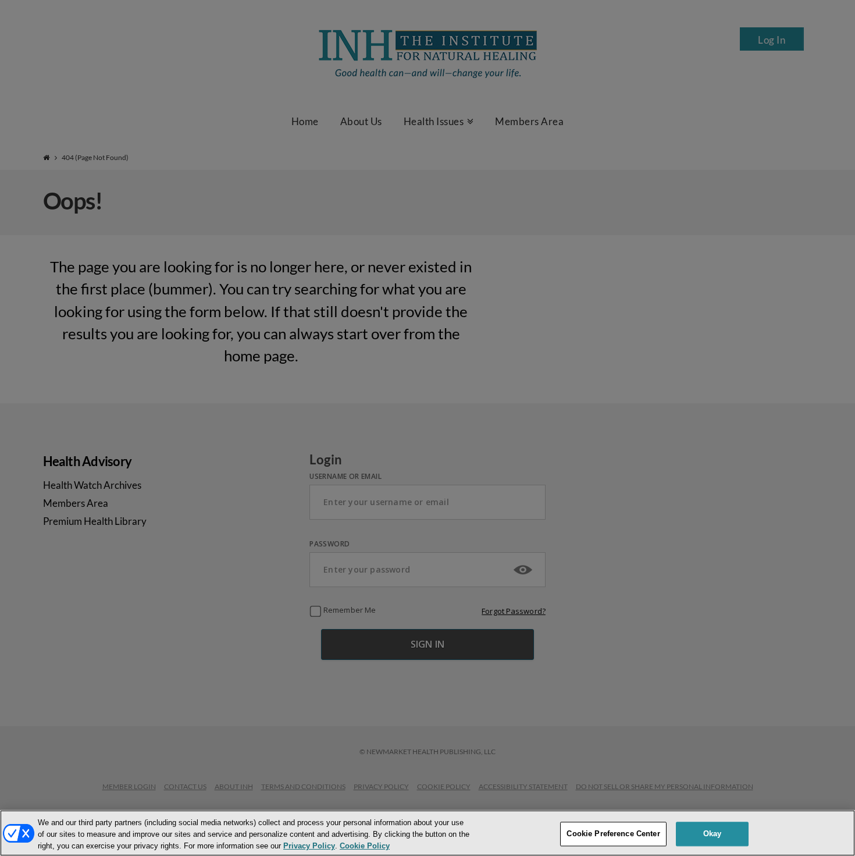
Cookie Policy (365, 846)
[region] (427, 833)
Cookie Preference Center (613, 833)
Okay (712, 833)
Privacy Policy (309, 846)
